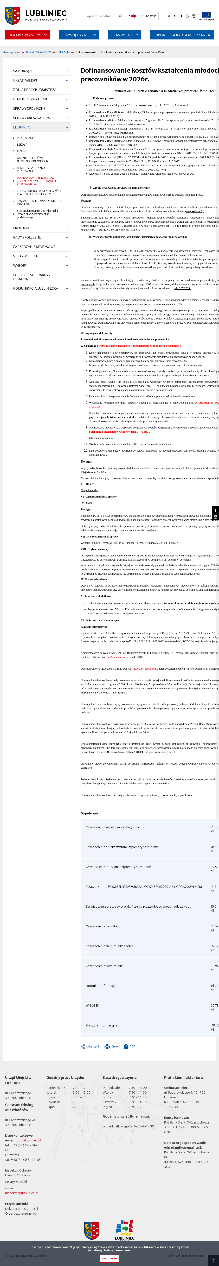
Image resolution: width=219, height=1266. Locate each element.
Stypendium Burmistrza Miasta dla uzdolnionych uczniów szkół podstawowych (37, 214)
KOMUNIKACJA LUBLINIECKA (35, 289)
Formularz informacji (100, 986)
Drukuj (112, 1047)
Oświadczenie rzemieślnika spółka (109, 946)
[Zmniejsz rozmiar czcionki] (164, 16)
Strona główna (11, 52)
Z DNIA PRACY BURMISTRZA (34, 90)
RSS (141, 16)
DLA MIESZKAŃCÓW (25, 35)
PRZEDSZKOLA (26, 138)
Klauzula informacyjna (101, 1025)
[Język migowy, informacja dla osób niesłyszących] (187, 16)
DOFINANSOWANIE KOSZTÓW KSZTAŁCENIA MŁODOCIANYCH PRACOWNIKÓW (36, 181)
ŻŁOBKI (21, 151)
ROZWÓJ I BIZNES (76, 35)
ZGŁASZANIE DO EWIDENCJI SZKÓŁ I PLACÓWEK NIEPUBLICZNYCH (39, 192)
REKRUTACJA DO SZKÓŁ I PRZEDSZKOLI (32, 169)
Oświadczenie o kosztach (103, 926)
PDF (132, 1046)
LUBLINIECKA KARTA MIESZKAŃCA (182, 36)
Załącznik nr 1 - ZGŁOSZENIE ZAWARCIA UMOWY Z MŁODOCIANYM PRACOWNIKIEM (144, 887)
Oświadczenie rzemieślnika (105, 966)
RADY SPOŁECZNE (27, 238)
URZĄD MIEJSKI (25, 81)
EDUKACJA (63, 52)
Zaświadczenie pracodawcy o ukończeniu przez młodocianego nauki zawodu (138, 906)
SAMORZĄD (22, 72)
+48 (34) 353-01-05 (26, 1160)
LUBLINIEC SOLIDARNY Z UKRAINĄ (32, 277)
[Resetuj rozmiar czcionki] (169, 16)
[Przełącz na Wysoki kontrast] (182, 16)
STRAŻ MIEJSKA (25, 257)
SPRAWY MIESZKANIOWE (32, 119)
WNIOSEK (92, 1006)
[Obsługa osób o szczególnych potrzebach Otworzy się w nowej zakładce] (193, 16)
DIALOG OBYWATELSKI (30, 100)
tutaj (147, 1247)
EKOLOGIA (21, 229)
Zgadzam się (109, 1258)
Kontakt (151, 16)
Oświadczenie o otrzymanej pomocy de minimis (118, 867)
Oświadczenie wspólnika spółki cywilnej (113, 827)
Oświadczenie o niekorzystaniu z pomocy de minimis (122, 847)
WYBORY (20, 266)
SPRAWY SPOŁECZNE (29, 109)
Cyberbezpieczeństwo (21, 1213)
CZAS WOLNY (122, 35)
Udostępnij (92, 1046)
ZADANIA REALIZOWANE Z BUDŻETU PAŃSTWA (39, 202)
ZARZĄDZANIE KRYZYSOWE (34, 247)
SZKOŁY (22, 144)
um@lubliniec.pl (116, 657)
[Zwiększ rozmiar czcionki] (174, 16)
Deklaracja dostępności (21, 1208)
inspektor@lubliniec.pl (145, 668)
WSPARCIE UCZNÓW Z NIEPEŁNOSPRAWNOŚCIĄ (33, 159)
